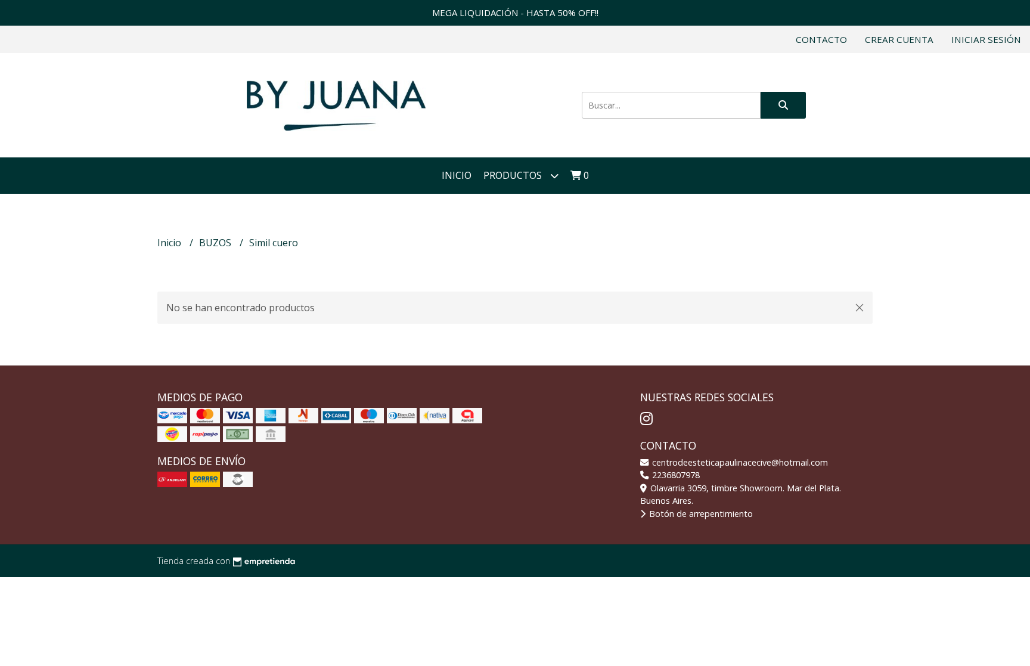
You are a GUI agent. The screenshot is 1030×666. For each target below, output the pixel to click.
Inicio (456, 175)
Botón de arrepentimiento (700, 513)
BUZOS (216, 242)
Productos (513, 175)
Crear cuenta (899, 39)
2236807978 (675, 475)
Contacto (821, 39)
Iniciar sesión (986, 39)
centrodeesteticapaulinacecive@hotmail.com (739, 462)
